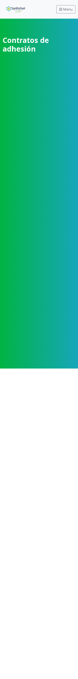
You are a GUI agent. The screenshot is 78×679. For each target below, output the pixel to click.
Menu (67, 9)
